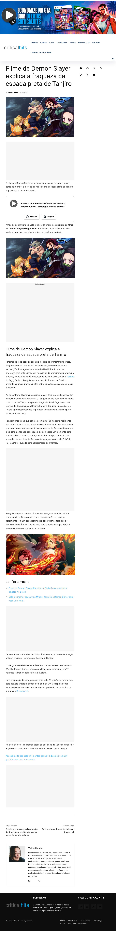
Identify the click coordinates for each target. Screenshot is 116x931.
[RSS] (101, 68)
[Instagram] (29, 880)
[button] (113, 59)
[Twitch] (80, 75)
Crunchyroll (22, 691)
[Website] (44, 880)
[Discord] (80, 68)
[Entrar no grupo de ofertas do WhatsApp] (58, 17)
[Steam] (34, 880)
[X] (39, 880)
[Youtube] (94, 75)
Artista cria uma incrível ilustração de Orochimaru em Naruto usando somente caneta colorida (22, 832)
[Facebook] (87, 68)
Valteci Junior (13, 92)
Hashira (70, 376)
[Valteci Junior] (17, 864)
